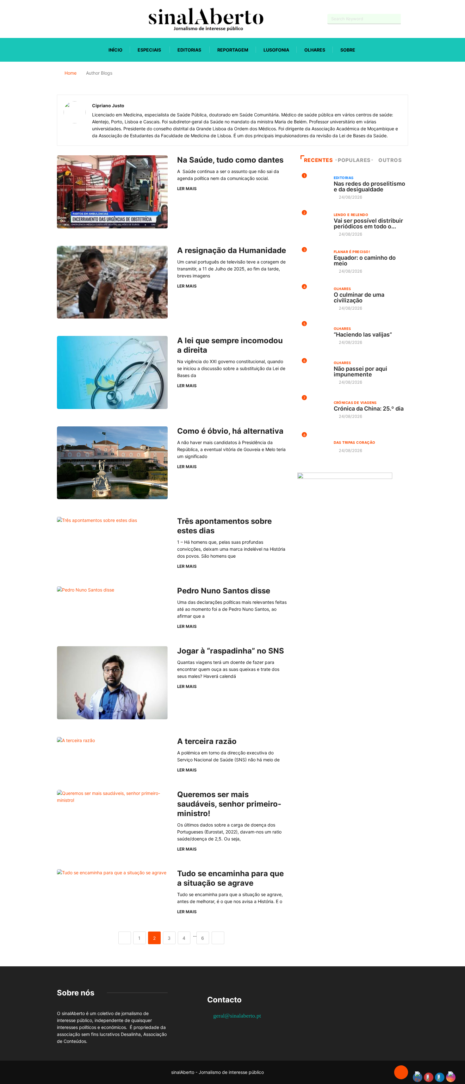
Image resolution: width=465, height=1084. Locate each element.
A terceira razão (207, 741)
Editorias (189, 50)
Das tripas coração (354, 442)
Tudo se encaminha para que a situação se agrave (230, 878)
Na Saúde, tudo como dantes (230, 159)
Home (71, 73)
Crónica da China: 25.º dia (369, 408)
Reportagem (232, 50)
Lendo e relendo (351, 215)
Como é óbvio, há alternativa (231, 431)
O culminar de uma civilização (359, 297)
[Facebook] (58, 19)
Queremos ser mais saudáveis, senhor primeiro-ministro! (229, 804)
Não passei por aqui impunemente (360, 371)
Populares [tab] (354, 160)
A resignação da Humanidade (232, 250)
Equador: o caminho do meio (365, 260)
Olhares (314, 50)
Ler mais (187, 188)
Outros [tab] (390, 160)
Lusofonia (276, 50)
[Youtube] (69, 19)
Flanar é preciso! (352, 252)
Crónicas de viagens (355, 402)
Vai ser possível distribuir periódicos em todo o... (368, 223)
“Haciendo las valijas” (363, 334)
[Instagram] (81, 19)
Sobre (347, 50)
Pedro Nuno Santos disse (223, 590)
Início (115, 50)
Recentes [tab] (318, 160)
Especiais (149, 50)
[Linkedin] (92, 19)
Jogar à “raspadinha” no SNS (230, 650)
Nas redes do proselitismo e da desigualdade (369, 186)
